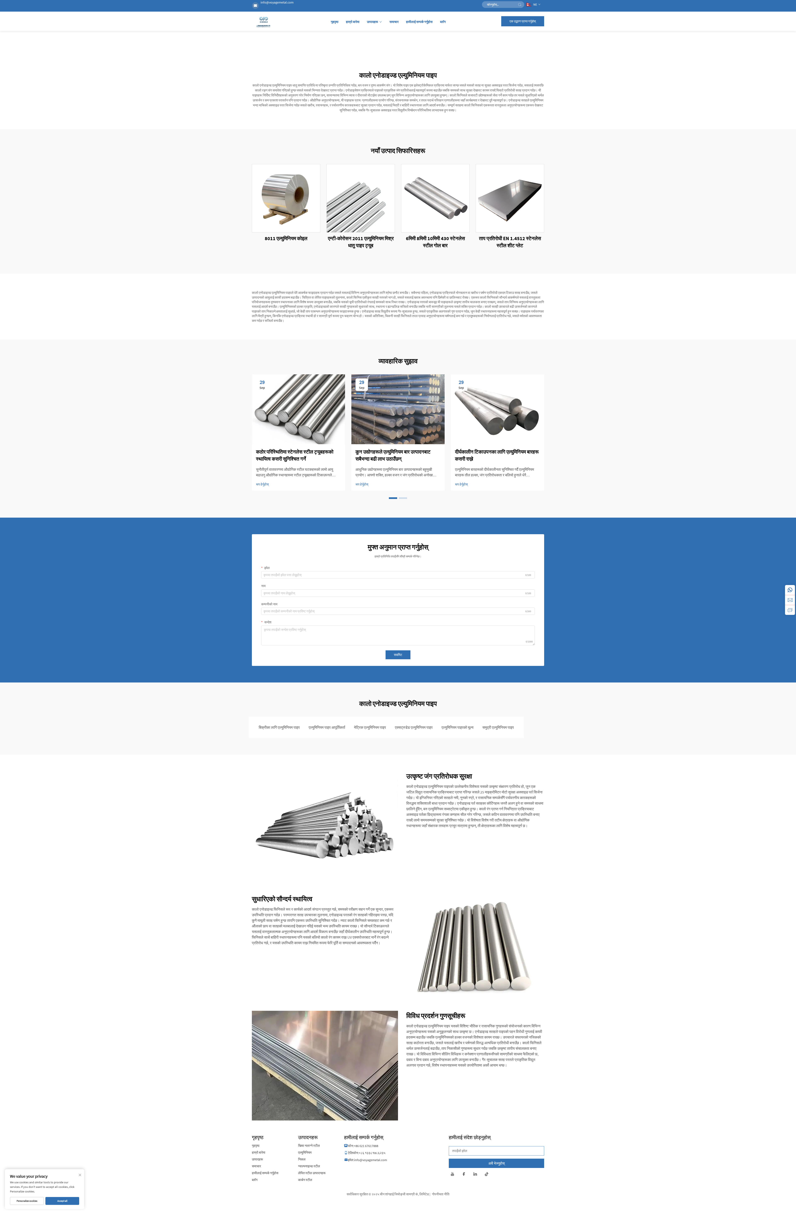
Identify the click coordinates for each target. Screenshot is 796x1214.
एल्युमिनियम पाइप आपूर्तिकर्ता (327, 727)
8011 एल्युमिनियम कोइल (286, 238)
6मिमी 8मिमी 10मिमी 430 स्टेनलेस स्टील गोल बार (435, 242)
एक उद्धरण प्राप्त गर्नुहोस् (523, 21)
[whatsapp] (790, 590)
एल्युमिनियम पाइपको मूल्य (457, 727)
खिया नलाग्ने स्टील (309, 1145)
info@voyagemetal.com (277, 2)
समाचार (394, 22)
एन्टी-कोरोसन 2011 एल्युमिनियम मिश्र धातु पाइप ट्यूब (361, 242)
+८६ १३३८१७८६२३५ (372, 1153)
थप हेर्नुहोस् (262, 484)
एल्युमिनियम (305, 1152)
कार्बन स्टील (305, 1180)
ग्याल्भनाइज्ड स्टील (309, 1166)
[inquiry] (790, 610)
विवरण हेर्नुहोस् (286, 198)
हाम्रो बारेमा (352, 22)
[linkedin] (475, 1174)
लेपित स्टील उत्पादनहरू (312, 1173)
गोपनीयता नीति (440, 1194)
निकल (302, 1159)
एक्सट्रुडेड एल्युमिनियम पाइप (414, 727)
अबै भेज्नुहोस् (496, 1163)
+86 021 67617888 (366, 1146)
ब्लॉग (443, 22)
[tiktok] (486, 1174)
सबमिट (398, 655)
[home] (263, 22)
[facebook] (463, 1174)
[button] (393, 498)
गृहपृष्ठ (335, 22)
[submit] (519, 4)
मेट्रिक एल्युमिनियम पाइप (370, 727)
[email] (790, 600)
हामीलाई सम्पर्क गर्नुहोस (419, 22)
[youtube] (452, 1174)
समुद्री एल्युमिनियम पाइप (498, 727)
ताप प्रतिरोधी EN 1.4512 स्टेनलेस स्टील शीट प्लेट (510, 242)
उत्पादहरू (372, 22)
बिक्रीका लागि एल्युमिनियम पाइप (279, 727)
